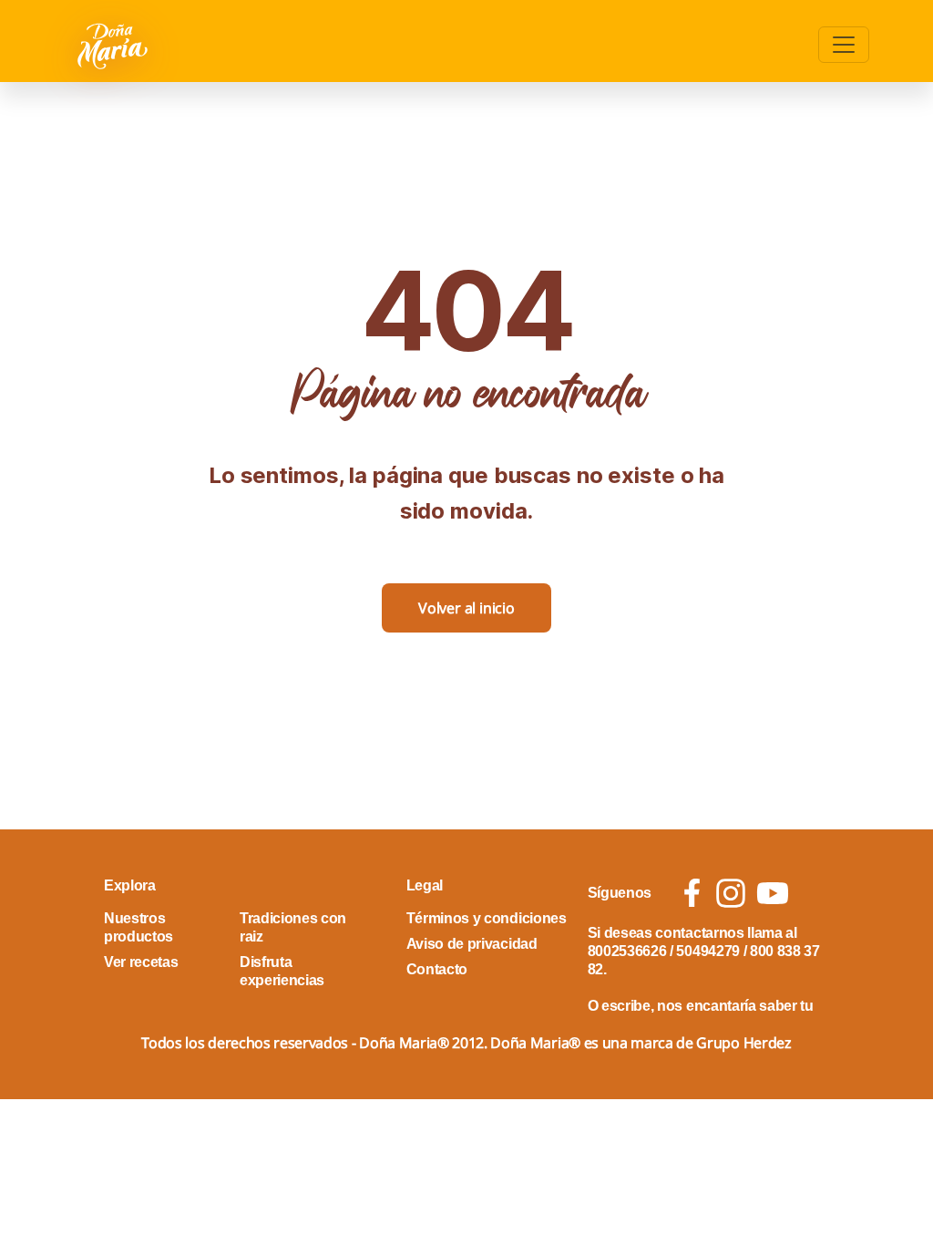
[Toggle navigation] (843, 44)
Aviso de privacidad (472, 944)
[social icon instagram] (730, 893)
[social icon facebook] (692, 893)
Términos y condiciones (486, 918)
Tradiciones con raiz (293, 927)
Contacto (436, 969)
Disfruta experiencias (282, 971)
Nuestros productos (138, 927)
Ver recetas (141, 962)
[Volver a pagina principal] (114, 44)
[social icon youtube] (772, 893)
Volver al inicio (466, 608)
